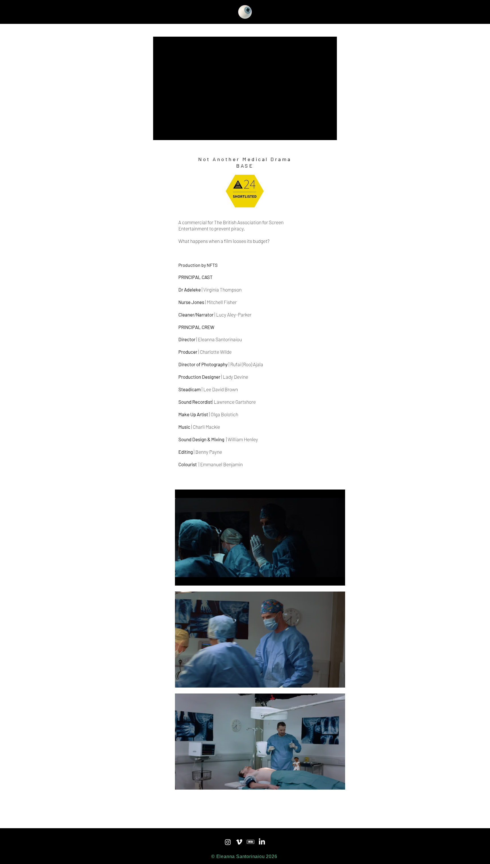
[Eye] (244, 12)
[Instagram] (228, 842)
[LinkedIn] (262, 842)
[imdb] (250, 842)
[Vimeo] (239, 842)
